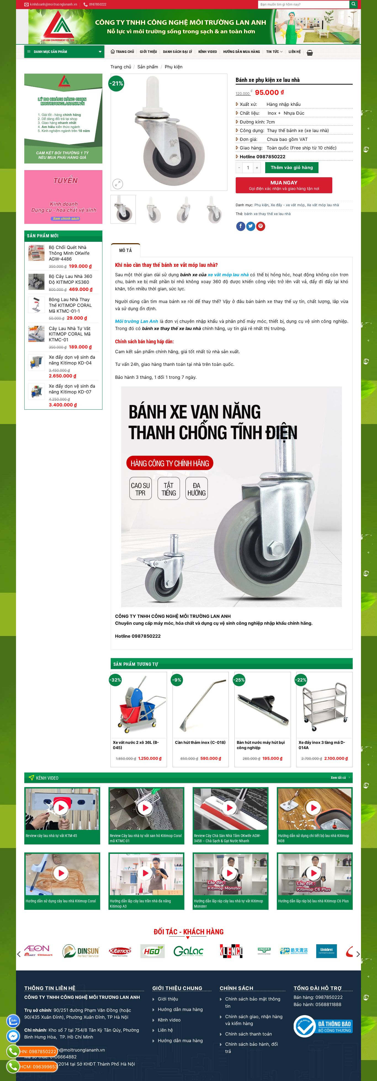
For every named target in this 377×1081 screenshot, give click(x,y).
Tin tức (272, 52)
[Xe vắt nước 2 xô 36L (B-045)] (138, 705)
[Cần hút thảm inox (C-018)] (201, 705)
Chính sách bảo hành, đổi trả (251, 1047)
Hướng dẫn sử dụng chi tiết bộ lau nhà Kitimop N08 (313, 838)
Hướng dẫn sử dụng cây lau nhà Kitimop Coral (61, 901)
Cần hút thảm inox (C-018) (200, 742)
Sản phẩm (147, 66)
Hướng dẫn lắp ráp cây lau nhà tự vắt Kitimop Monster (228, 903)
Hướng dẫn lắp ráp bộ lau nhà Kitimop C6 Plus (313, 901)
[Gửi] (353, 5)
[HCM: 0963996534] (13, 1066)
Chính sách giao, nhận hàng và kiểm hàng (254, 1020)
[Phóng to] (117, 184)
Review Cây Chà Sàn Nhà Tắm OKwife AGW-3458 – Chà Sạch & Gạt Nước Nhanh (227, 838)
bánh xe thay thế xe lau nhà (267, 214)
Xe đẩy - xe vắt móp (288, 205)
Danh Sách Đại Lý (177, 52)
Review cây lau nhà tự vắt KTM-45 (51, 835)
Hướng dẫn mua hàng (241, 52)
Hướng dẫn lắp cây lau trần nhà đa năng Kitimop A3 (140, 903)
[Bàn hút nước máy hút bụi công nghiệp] (262, 705)
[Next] (218, 132)
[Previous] (120, 132)
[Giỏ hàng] (310, 53)
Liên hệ (295, 52)
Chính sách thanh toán (248, 1034)
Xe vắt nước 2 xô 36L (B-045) (136, 745)
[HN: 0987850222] (13, 1051)
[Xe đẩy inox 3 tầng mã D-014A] (324, 705)
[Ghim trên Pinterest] (260, 226)
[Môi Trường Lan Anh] (194, 26)
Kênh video (207, 52)
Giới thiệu (148, 52)
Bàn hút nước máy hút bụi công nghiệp (261, 745)
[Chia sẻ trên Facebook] (240, 226)
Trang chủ (125, 52)
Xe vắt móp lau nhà (323, 205)
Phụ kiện (173, 66)
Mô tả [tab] (125, 250)
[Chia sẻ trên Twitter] (250, 226)
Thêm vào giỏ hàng (292, 167)
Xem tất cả (338, 778)
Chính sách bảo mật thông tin (252, 1002)
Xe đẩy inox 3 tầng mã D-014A (322, 745)
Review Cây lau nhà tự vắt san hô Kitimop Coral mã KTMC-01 (146, 838)
